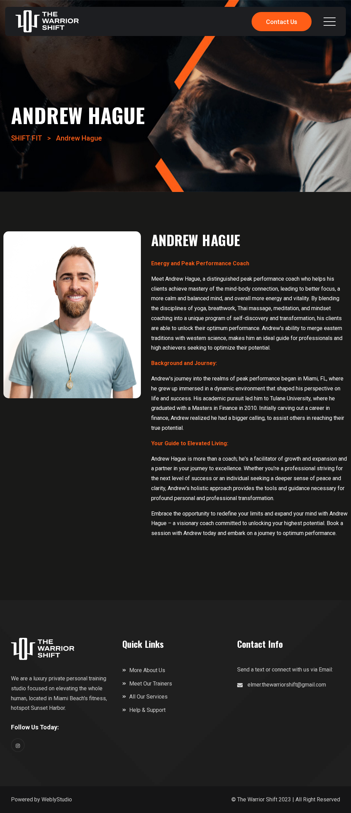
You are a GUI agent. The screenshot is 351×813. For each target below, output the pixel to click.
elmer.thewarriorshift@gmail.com (286, 684)
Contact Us (281, 21)
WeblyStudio (56, 799)
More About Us (147, 670)
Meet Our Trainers (150, 683)
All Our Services (148, 696)
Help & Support (147, 710)
